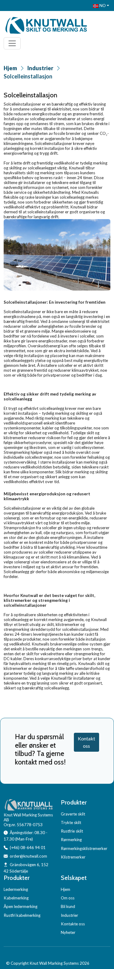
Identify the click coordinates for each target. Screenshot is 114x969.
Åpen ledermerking (20, 906)
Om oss (67, 897)
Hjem (10, 68)
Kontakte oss (73, 923)
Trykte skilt (71, 822)
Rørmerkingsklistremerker (84, 848)
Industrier (40, 68)
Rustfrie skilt (72, 831)
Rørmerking (71, 839)
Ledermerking (16, 889)
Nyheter (68, 932)
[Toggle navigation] (12, 43)
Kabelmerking (16, 897)
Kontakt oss (86, 742)
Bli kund (68, 906)
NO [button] (102, 5)
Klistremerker (73, 857)
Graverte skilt (73, 814)
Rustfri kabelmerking (22, 915)
